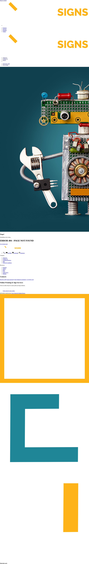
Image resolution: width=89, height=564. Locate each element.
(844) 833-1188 (6, 63)
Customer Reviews (7, 260)
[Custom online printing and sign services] (6, 289)
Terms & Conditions (7, 262)
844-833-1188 (3, 279)
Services (4, 29)
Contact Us (5, 59)
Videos (4, 31)
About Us (5, 57)
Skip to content (3, 0)
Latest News (5, 272)
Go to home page (4, 244)
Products (5, 27)
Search (4, 60)
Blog (4, 270)
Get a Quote (5, 65)
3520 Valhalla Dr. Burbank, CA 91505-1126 (24, 279)
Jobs (4, 261)
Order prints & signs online (9, 290)
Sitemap (4, 273)
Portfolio (5, 30)
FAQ (4, 271)
